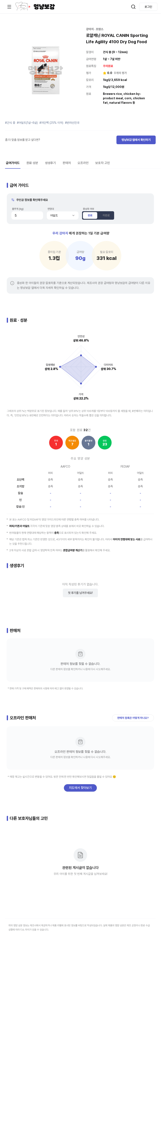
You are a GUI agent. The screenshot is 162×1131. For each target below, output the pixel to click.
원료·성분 (32, 163)
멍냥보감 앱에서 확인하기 (136, 139)
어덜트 (54, 215)
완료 (90, 215)
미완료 (106, 215)
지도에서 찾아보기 (80, 788)
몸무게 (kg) (18, 208)
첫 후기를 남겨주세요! (80, 592)
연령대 (50, 208)
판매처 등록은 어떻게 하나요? (133, 717)
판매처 (67, 163)
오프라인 (83, 163)
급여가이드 (13, 163)
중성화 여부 (88, 208)
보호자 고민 (102, 163)
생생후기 (50, 163)
